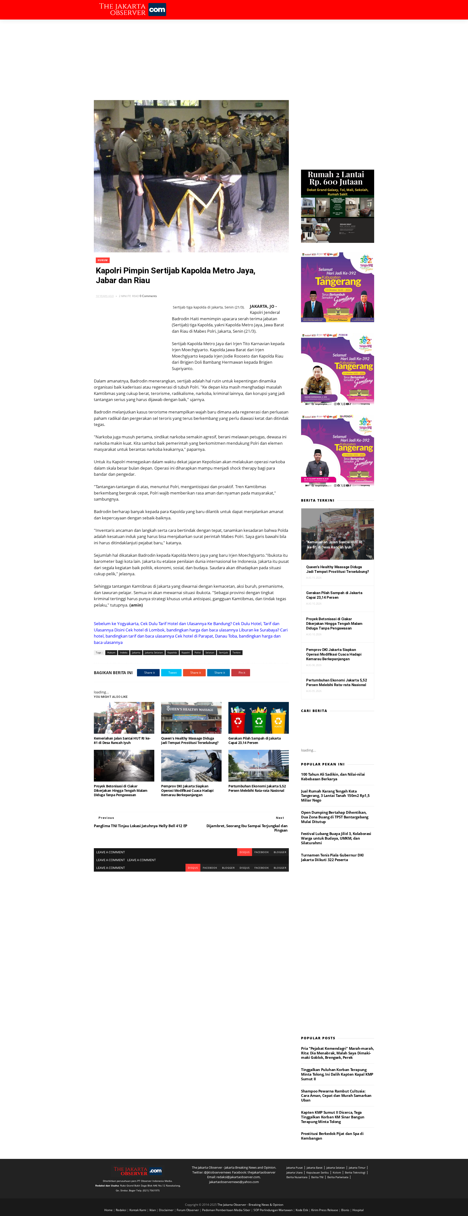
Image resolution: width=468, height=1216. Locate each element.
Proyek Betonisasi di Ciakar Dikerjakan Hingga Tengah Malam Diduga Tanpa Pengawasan (120, 790)
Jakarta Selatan (154, 652)
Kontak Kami (138, 1210)
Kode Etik (302, 1210)
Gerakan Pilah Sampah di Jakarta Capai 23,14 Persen (254, 740)
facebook (261, 852)
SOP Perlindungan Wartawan (273, 1210)
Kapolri (186, 652)
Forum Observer (188, 1210)
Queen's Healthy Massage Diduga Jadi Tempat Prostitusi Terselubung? (190, 740)
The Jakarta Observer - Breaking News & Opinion (250, 1205)
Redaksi (121, 1210)
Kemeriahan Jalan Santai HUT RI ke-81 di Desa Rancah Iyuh (122, 740)
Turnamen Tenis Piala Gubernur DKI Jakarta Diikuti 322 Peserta (332, 857)
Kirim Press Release (325, 1210)
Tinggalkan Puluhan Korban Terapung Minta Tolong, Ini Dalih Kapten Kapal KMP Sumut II (337, 1074)
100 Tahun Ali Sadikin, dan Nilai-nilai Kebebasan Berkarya (333, 776)
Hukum (103, 260)
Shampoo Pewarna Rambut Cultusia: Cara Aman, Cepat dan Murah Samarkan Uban (336, 1096)
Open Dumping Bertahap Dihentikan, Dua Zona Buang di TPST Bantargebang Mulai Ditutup (334, 817)
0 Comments (148, 296)
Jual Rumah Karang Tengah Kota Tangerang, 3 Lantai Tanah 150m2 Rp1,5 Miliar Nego (335, 796)
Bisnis (345, 1210)
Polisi (198, 652)
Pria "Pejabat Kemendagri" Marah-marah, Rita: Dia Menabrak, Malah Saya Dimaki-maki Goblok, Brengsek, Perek (337, 1053)
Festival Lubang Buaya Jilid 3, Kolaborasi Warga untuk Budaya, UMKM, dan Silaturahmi (336, 838)
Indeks (123, 652)
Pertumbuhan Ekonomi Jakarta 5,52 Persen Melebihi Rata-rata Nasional (257, 788)
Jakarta (136, 652)
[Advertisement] (234, 56)
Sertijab (223, 652)
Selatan (209, 652)
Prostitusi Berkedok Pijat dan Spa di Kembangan (332, 1136)
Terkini (237, 652)
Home (108, 1210)
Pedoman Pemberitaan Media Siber (226, 1210)
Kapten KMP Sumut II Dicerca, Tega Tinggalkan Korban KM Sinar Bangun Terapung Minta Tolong (332, 1117)
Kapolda (172, 652)
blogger (280, 852)
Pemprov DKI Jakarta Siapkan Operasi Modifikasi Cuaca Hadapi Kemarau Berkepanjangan (187, 790)
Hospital (358, 1210)
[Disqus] (191, 933)
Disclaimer (166, 1210)
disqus (245, 852)
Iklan (152, 1210)
